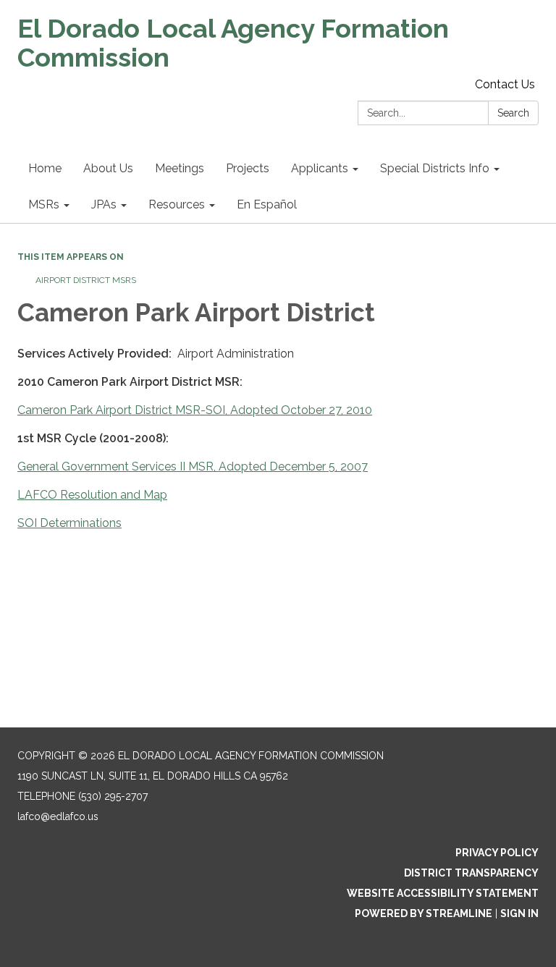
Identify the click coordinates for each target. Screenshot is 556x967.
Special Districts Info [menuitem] (434, 168)
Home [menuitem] (45, 168)
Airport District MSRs (85, 280)
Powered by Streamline (423, 913)
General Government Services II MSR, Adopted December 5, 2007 (192, 466)
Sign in (519, 913)
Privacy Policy (497, 852)
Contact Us (505, 84)
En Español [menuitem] (267, 204)
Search (513, 113)
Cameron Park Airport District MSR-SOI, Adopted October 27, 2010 (194, 410)
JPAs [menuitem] (104, 204)
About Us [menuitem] (108, 168)
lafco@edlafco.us (57, 816)
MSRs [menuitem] (43, 204)
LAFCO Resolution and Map (92, 495)
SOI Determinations (69, 523)
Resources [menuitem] (176, 204)
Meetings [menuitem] (179, 168)
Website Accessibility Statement (443, 893)
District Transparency (471, 873)
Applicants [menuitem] (319, 168)
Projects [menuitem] (247, 168)
